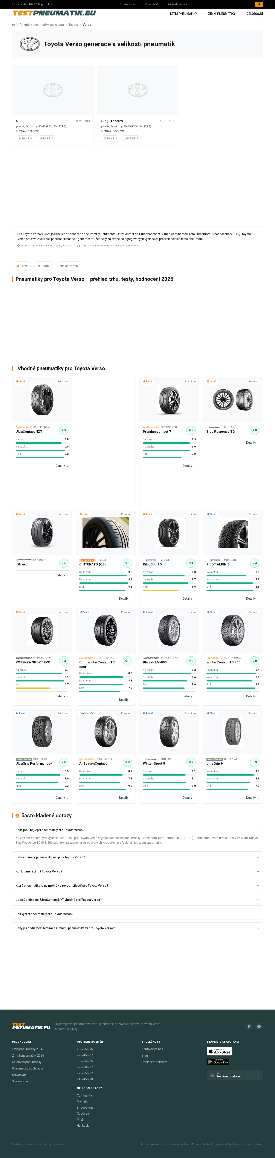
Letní (23, 266)
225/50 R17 (85, 1067)
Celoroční (255, 13)
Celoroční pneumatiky (26, 1062)
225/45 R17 (85, 1055)
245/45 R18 (85, 1079)
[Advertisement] (137, 187)
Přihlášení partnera (155, 1062)
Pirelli (80, 1119)
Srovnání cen (128, 4)
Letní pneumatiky (183, 13)
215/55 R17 (46, 138)
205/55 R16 (85, 1049)
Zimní (45, 266)
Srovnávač (151, 4)
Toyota (73, 24)
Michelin (82, 1101)
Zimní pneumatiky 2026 (28, 1055)
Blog (145, 1055)
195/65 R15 (85, 1061)
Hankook (83, 1125)
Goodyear (83, 1113)
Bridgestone (85, 1107)
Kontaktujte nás (177, 4)
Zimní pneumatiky (221, 13)
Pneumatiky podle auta (27, 1068)
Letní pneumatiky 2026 (27, 1049)
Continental (85, 1095)
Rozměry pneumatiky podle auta (42, 24)
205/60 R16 (25, 138)
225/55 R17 (85, 1073)
